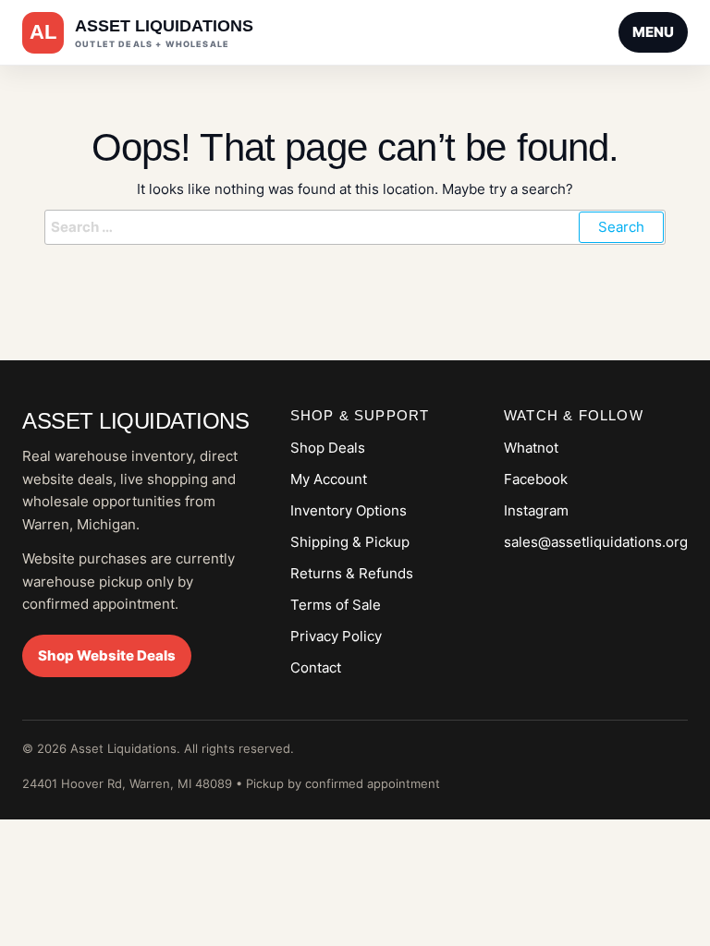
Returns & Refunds (351, 573)
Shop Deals (327, 447)
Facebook (536, 479)
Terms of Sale (335, 604)
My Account (328, 479)
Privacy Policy (336, 636)
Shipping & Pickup (350, 542)
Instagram (536, 510)
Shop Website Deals (107, 655)
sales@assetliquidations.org (596, 542)
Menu (653, 32)
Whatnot (531, 447)
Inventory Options (348, 510)
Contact (315, 667)
